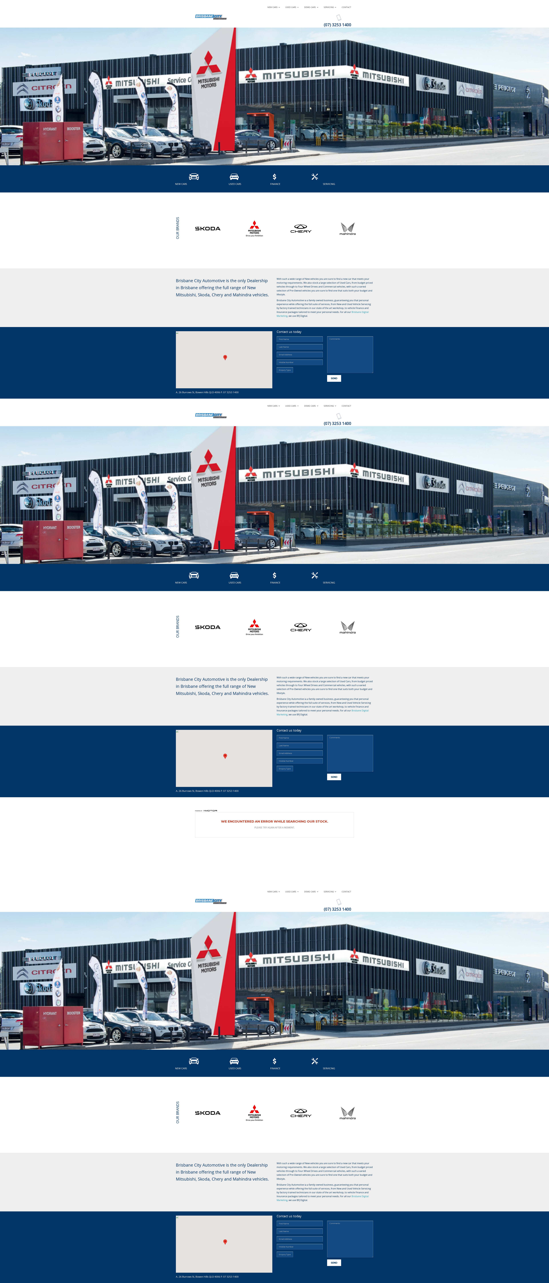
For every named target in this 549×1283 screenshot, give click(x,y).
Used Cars (290, 7)
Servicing (329, 7)
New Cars (272, 7)
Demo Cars (310, 7)
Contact (346, 7)
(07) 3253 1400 (337, 24)
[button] (225, 357)
